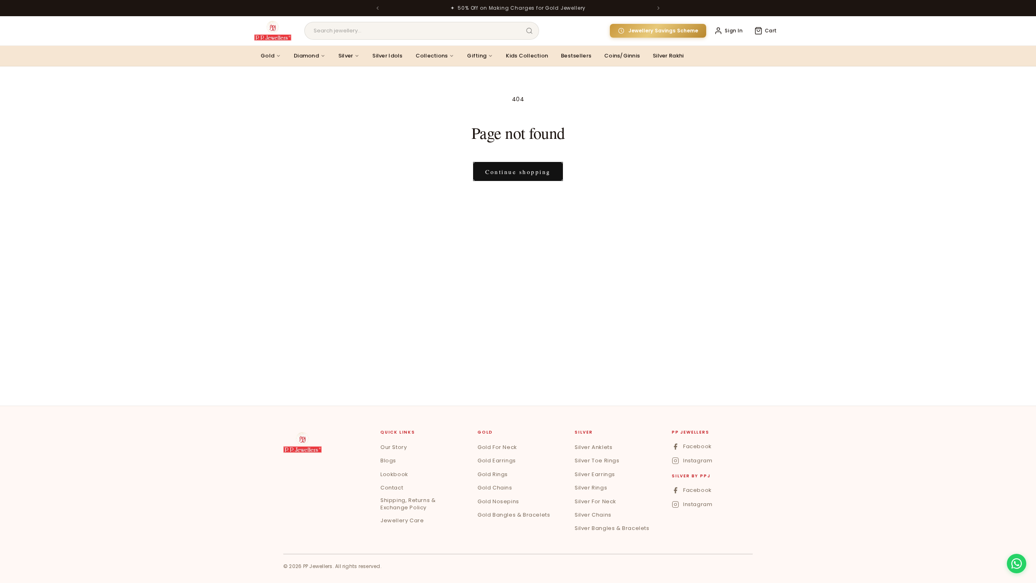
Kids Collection (527, 56)
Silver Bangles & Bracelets (612, 528)
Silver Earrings (595, 474)
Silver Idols (387, 56)
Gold (267, 56)
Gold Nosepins (498, 501)
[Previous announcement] (378, 8)
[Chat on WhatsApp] (1016, 563)
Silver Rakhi (668, 56)
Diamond (306, 56)
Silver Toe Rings (597, 460)
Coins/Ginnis (622, 56)
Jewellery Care (402, 520)
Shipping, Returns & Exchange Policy (407, 504)
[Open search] (529, 31)
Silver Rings (591, 488)
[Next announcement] (658, 8)
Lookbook (394, 474)
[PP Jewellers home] (302, 442)
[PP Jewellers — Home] (272, 31)
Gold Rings (493, 474)
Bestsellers (576, 56)
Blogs (388, 460)
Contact (391, 488)
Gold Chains (495, 488)
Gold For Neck (497, 447)
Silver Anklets (593, 447)
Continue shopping (518, 172)
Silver (345, 56)
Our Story (393, 447)
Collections (432, 56)
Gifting (476, 56)
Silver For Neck (595, 501)
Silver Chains (593, 515)
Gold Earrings (497, 460)
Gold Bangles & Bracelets (514, 515)
